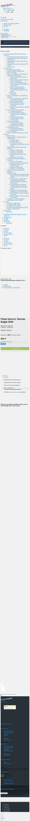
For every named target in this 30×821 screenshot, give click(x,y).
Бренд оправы (11, 135)
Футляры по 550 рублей (13, 206)
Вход (5, 762)
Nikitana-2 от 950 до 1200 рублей (19, 162)
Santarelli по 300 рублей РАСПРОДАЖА (16, 165)
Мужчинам (7, 753)
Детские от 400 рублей (13, 208)
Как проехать (4, 33)
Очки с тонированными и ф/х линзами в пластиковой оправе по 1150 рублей (19, 84)
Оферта (6, 735)
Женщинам (7, 755)
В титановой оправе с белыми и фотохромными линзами (19, 99)
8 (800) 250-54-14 (7, 8)
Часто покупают (8, 748)
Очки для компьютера (13, 121)
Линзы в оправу (8, 234)
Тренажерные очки (12, 127)
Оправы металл (14, 141)
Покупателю (4, 20)
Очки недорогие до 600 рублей (15, 71)
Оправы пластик (14, 140)
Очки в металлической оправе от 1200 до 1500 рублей (19, 80)
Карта (5, 235)
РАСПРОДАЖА (8, 750)
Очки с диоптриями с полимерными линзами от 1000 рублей (17, 74)
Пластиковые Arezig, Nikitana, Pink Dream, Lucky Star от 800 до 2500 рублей (19, 176)
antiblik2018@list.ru (6, 34)
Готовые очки (7, 68)
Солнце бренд (11, 66)
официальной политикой (7, 789)
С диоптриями (14, 119)
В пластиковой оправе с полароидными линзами (17, 117)
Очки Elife (13, 94)
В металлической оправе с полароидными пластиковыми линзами (18, 114)
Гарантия (6, 734)
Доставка (6, 29)
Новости (6, 738)
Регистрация (7, 763)
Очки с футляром (12, 72)
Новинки (6, 749)
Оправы (6, 134)
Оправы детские (11, 173)
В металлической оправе (17, 125)
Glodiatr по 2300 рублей (16, 152)
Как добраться (4, 771)
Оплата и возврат (8, 731)
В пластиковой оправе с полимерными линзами (16, 123)
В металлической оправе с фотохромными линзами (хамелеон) (17, 104)
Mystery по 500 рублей (16, 167)
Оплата (6, 26)
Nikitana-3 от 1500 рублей (17, 168)
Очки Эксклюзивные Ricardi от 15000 (17, 132)
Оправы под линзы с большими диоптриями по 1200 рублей (15, 199)
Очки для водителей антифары (15, 109)
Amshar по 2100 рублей (16, 151)
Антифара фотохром (16, 111)
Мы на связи (4, 701)
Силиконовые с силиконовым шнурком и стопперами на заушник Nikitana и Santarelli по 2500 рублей (18, 181)
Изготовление (8, 24)
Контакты (6, 30)
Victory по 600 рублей (16, 161)
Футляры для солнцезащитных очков (17, 207)
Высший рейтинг (8, 746)
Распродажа (9, 211)
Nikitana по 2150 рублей (16, 157)
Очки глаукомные (12, 131)
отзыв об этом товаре (15, 392)
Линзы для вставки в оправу (11, 23)
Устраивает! (4, 793)
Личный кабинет (5, 759)
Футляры (6, 201)
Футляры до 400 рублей (13, 203)
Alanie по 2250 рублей (16, 150)
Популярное (4, 743)
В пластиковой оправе (16, 101)
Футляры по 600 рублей (13, 204)
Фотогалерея (7, 739)
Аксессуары (7, 210)
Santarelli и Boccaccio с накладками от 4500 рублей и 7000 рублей (19, 144)
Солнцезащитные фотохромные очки (17, 56)
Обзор (5, 375)
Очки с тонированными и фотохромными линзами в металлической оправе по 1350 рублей (18, 89)
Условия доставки (9, 732)
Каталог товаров (8, 47)
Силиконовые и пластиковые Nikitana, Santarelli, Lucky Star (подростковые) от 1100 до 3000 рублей (19, 186)
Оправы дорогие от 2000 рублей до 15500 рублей (16, 137)
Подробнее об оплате (6, 723)
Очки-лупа (13, 92)
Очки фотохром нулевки (14, 69)
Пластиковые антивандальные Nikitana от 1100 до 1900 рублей (19, 190)
